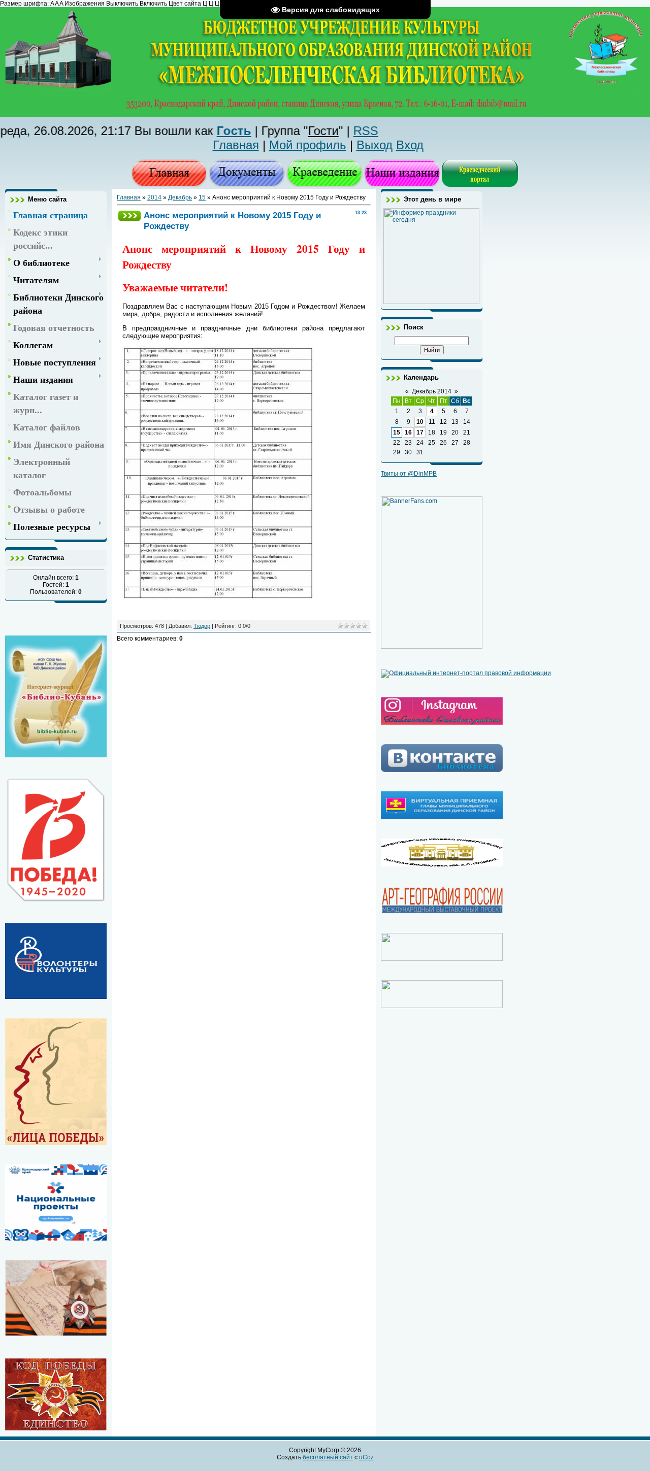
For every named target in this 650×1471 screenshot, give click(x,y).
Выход (374, 145)
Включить (153, 3)
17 (420, 432)
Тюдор (201, 626)
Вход (410, 145)
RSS (335, 131)
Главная (236, 145)
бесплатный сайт (328, 1457)
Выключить (122, 3)
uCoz (366, 1457)
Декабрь (180, 197)
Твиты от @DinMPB (409, 473)
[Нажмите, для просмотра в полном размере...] (218, 597)
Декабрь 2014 (431, 391)
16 (408, 432)
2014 (154, 197)
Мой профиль (307, 145)
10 (420, 421)
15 (202, 197)
